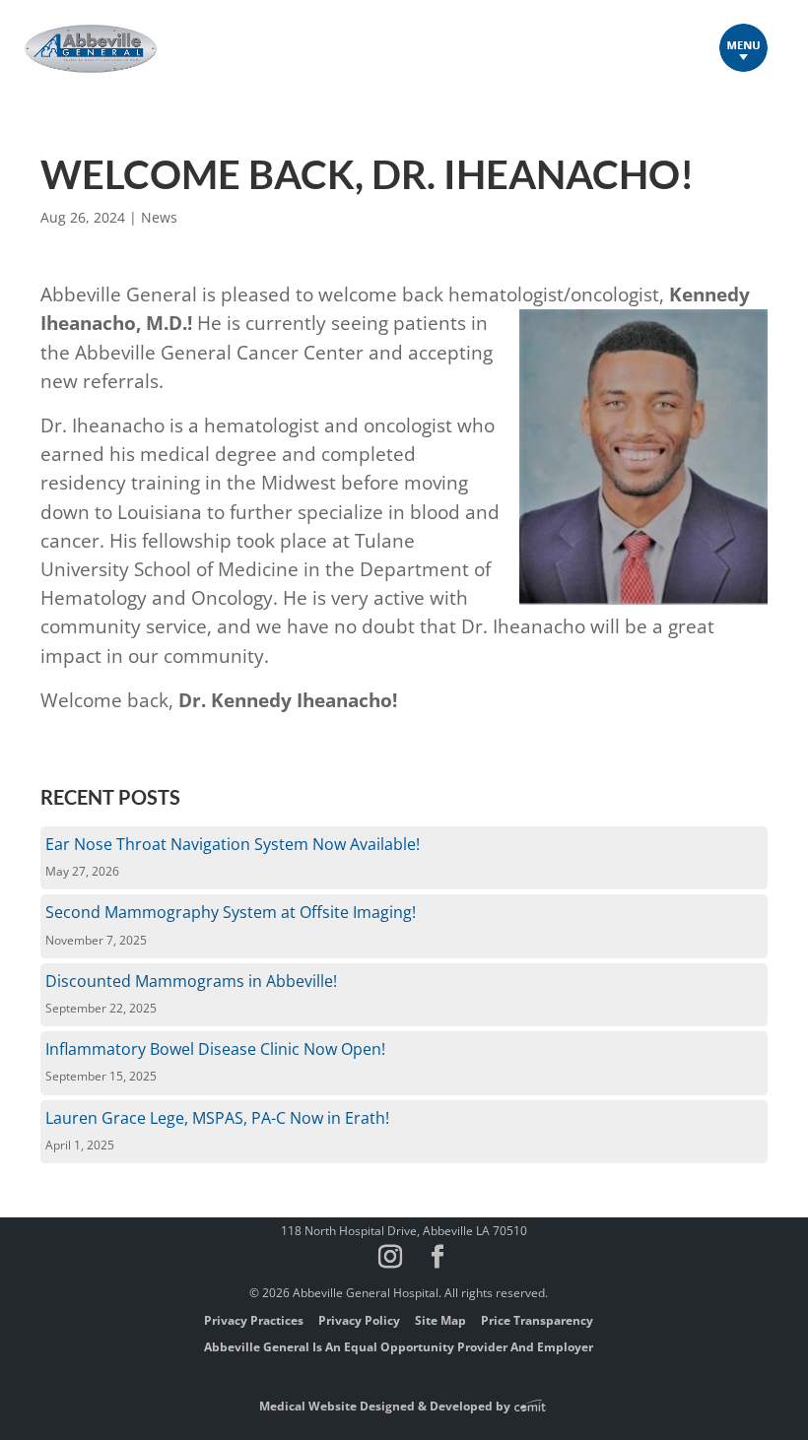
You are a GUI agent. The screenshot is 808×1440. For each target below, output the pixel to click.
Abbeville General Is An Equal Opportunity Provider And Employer (398, 1347)
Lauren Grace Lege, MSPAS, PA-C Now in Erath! (217, 1118)
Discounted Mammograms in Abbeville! (191, 981)
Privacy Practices (253, 1320)
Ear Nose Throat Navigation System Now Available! (232, 844)
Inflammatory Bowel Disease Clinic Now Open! (215, 1049)
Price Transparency (537, 1320)
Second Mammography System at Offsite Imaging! (230, 912)
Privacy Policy (359, 1320)
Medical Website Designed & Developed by (386, 1406)
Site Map (440, 1320)
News (159, 217)
